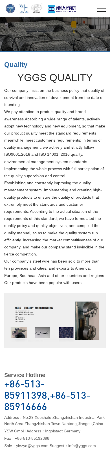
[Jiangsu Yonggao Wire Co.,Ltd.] (25, 7)
